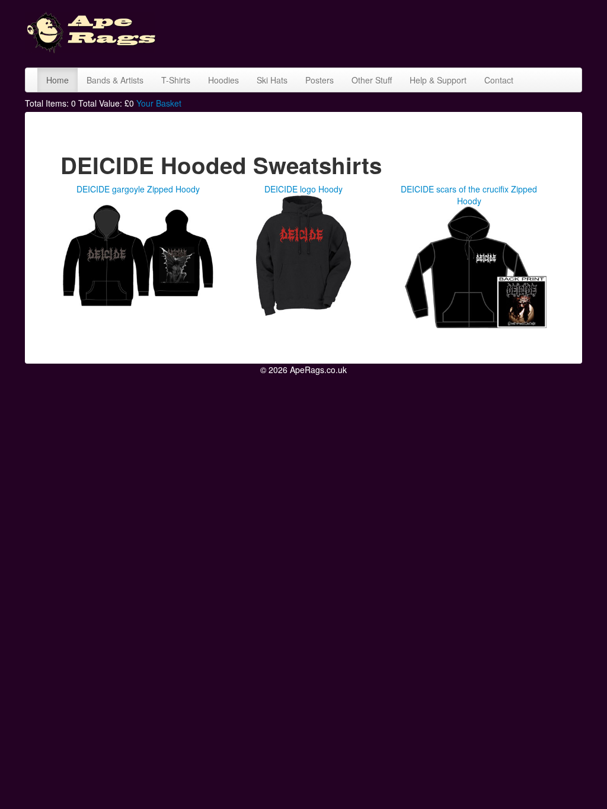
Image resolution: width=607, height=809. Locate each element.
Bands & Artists (115, 80)
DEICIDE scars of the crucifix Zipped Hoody (469, 195)
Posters (319, 80)
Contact (498, 80)
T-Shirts (175, 80)
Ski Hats (272, 80)
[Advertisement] (383, 32)
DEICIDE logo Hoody (303, 189)
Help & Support (438, 80)
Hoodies (223, 80)
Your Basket (158, 103)
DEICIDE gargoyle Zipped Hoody (138, 189)
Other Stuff (372, 80)
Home (57, 80)
